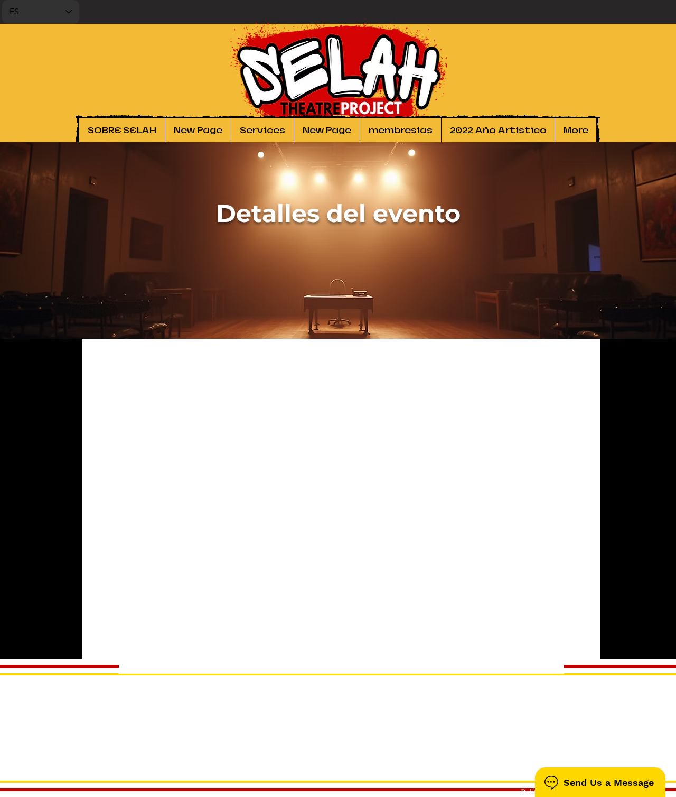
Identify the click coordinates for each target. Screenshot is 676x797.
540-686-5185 (573, 760)
